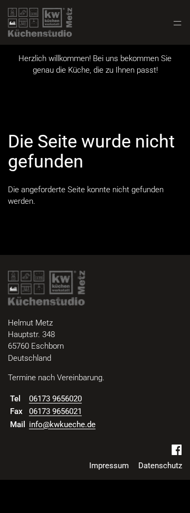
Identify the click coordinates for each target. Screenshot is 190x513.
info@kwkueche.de (62, 424)
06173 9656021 (55, 411)
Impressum (109, 465)
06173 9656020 (55, 398)
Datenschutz (160, 465)
